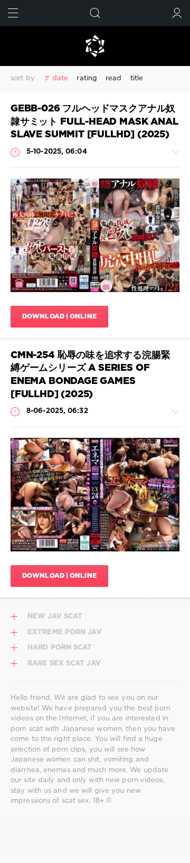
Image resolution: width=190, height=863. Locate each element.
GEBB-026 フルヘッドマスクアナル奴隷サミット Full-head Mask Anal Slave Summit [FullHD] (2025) (94, 122)
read (113, 78)
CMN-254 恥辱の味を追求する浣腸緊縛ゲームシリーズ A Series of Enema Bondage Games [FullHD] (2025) (90, 375)
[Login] (177, 13)
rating (87, 78)
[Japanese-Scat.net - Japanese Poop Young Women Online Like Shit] (95, 46)
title (137, 78)
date (60, 78)
